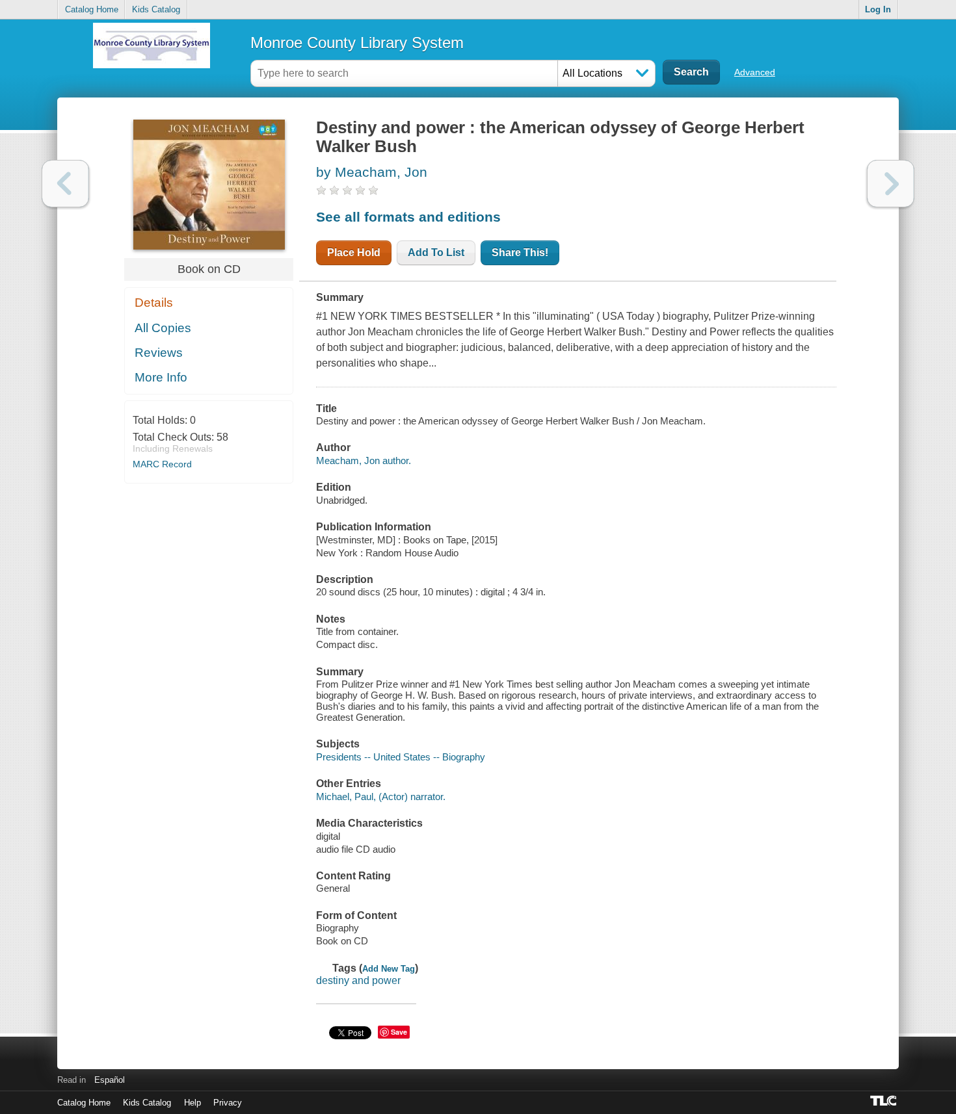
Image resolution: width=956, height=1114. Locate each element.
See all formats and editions (408, 216)
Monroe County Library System (357, 42)
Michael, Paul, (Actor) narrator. (380, 796)
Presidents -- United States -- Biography (400, 756)
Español (109, 1080)
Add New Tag (388, 969)
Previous (65, 183)
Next (890, 183)
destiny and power (358, 980)
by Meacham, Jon (371, 171)
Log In (878, 9)
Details (154, 302)
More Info (161, 377)
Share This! (520, 252)
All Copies (163, 328)
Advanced (754, 72)
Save (399, 1032)
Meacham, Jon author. (363, 460)
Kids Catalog (156, 9)
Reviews (159, 352)
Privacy (227, 1103)
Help (192, 1103)
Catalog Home (91, 9)
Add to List (436, 252)
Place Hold (353, 252)
